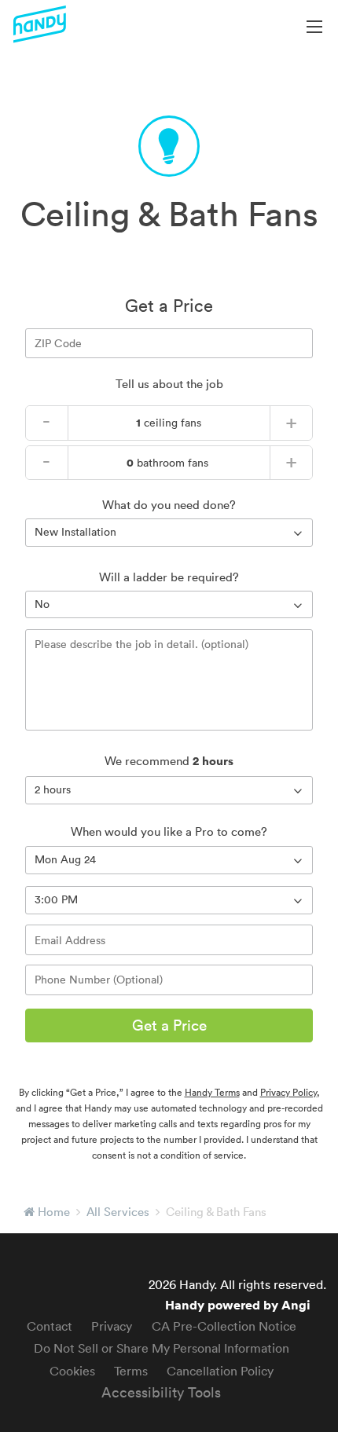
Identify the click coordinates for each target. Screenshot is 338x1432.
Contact (49, 1326)
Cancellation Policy (220, 1371)
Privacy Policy (288, 1092)
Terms (131, 1371)
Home (54, 1211)
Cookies (72, 1371)
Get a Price (169, 1025)
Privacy (111, 1326)
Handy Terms (212, 1092)
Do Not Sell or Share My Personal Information (161, 1348)
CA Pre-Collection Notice (224, 1326)
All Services (117, 1211)
